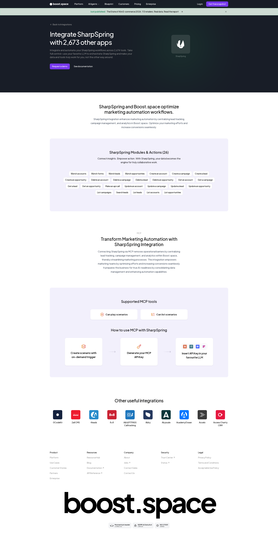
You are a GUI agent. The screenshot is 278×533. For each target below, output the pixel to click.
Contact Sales (130, 468)
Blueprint (109, 4)
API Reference (93, 473)
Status (164, 462)
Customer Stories (58, 468)
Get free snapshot (217, 4)
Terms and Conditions (208, 462)
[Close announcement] (226, 11)
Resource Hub (93, 457)
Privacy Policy (204, 457)
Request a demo (59, 66)
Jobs (126, 462)
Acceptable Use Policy (208, 468)
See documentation (83, 66)
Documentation (94, 468)
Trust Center (167, 457)
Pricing (137, 4)
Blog (89, 462)
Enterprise (151, 4)
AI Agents (92, 4)
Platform (78, 4)
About (127, 457)
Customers (123, 4)
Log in (200, 4)
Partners (54, 473)
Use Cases (55, 462)
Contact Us (129, 473)
